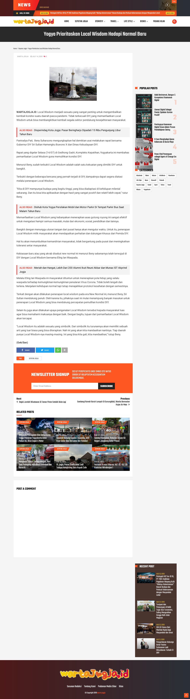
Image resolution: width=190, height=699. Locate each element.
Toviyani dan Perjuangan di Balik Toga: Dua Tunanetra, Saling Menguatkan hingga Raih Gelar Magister (164, 611)
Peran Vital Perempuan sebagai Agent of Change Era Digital (165, 156)
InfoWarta (162, 175)
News (146, 180)
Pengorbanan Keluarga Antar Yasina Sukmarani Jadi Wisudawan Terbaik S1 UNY (165, 647)
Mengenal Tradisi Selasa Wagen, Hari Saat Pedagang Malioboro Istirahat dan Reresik (35, 464)
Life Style (139, 180)
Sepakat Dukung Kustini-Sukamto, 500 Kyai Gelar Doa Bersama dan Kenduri (72, 440)
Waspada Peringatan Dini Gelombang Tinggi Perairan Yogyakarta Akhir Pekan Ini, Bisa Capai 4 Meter (34, 438)
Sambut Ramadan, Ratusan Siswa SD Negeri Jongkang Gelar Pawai (109, 440)
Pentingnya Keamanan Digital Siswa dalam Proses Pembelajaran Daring (164, 127)
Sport (155, 185)
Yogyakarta (147, 189)
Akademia (139, 175)
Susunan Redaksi (74, 686)
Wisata (138, 189)
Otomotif (153, 180)
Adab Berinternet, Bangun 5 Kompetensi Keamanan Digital (164, 97)
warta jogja (101, 693)
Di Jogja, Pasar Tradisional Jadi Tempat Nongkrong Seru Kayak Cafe (71, 466)
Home (66, 21)
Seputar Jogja (33, 358)
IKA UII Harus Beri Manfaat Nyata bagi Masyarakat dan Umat (164, 630)
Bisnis (147, 175)
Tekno (162, 185)
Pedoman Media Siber (107, 686)
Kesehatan (171, 175)
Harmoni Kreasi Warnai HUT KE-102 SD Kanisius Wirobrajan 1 (110, 466)
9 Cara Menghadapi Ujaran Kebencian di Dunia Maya (164, 140)
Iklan (121, 686)
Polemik (161, 180)
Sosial (149, 185)
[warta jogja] (95, 680)
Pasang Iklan (159, 21)
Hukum (154, 175)
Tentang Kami (90, 686)
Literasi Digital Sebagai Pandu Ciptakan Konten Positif (163, 112)
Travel (169, 185)
